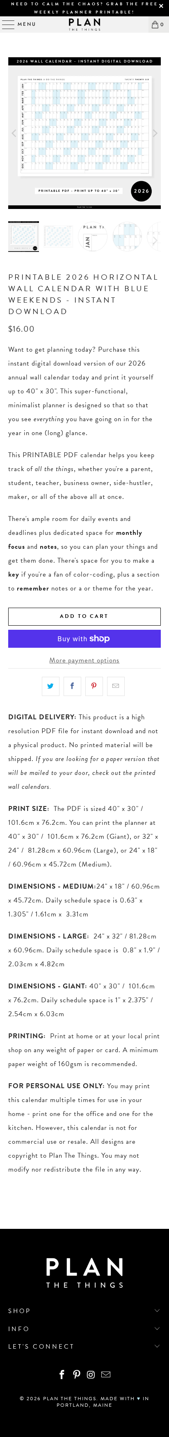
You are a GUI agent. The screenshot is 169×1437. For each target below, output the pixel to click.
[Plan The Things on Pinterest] (77, 1375)
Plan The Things (69, 1398)
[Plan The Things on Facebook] (62, 1375)
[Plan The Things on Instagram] (91, 1375)
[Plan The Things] (84, 24)
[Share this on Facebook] (72, 686)
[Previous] (14, 133)
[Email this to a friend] (116, 686)
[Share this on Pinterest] (94, 686)
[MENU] (4, 24)
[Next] (154, 133)
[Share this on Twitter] (50, 686)
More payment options (84, 660)
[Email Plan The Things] (106, 1375)
